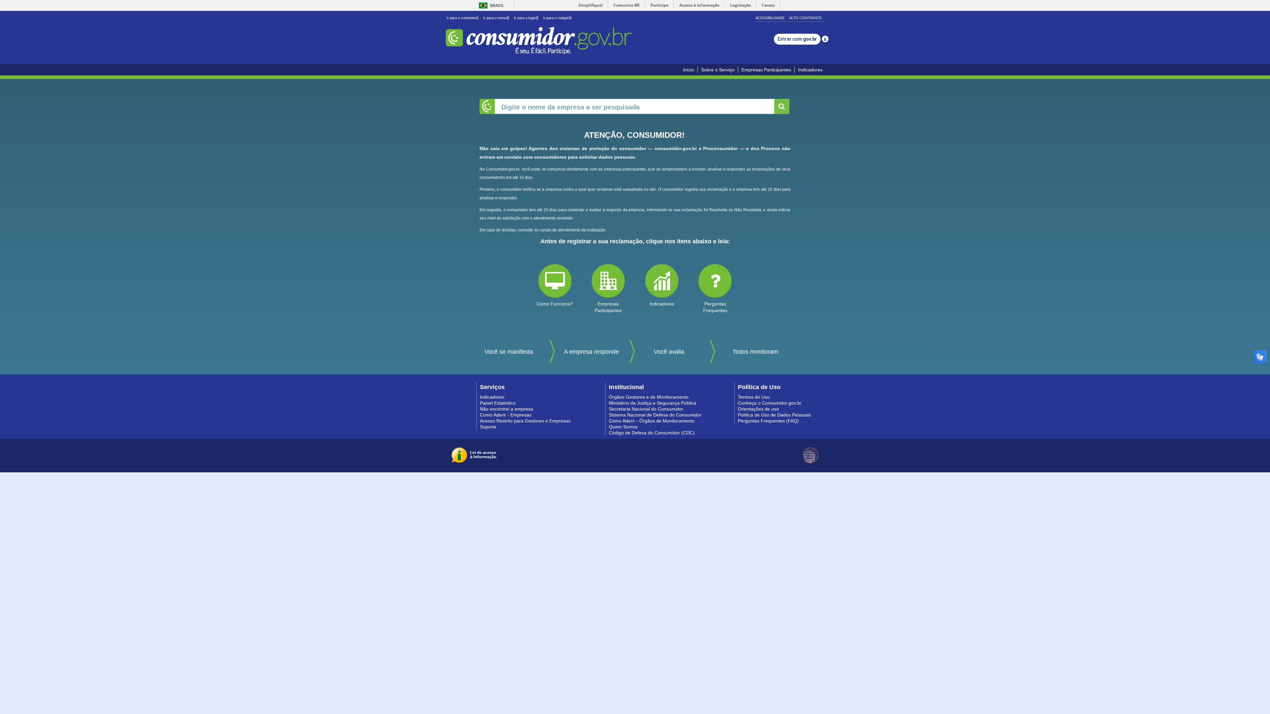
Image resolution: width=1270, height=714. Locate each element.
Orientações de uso (758, 409)
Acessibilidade (769, 18)
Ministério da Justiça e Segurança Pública (652, 403)
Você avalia (669, 351)
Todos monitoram (755, 351)
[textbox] (635, 106)
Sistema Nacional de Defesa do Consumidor (655, 414)
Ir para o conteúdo (462, 18)
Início (688, 69)
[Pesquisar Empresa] (781, 106)
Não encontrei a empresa (506, 409)
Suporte (488, 426)
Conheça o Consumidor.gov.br (769, 403)
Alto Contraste (805, 18)
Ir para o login (526, 18)
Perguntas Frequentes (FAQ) (768, 420)
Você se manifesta (509, 351)
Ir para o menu (496, 18)
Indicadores (810, 69)
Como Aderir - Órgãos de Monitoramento (652, 420)
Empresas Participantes (766, 69)
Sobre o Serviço (718, 69)
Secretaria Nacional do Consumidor (646, 409)
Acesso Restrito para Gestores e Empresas (525, 420)
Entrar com (797, 39)
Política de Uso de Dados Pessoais (774, 414)
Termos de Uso (754, 397)
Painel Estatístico (498, 403)
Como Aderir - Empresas (505, 414)
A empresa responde (591, 351)
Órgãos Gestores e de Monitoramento (649, 397)
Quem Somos (623, 426)
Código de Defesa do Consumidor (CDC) (652, 432)
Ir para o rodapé (557, 18)
